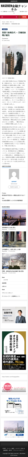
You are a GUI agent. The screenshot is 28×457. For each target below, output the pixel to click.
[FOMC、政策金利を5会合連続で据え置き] (14, 261)
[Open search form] (16, 17)
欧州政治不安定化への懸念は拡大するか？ (13, 194)
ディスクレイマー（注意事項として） (11, 296)
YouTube (24, 17)
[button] (2, 17)
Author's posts (14, 187)
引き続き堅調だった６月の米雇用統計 (12, 199)
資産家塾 (4, 283)
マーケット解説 (10, 448)
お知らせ (4, 286)
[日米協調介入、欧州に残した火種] (14, 239)
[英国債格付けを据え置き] (14, 218)
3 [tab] (16, 367)
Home (3, 277)
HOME (4, 448)
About (3, 289)
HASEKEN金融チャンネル (14, 7)
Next (23, 350)
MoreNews (22, 453)
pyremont (5, 38)
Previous (4, 350)
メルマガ (5, 280)
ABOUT (10, 450)
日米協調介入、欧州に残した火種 (11, 249)
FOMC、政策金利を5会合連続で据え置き (13, 271)
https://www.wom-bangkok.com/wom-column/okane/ (14, 390)
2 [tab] (14, 367)
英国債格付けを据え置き (8, 227)
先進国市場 (5, 29)
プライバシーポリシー (7, 293)
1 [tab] (12, 367)
